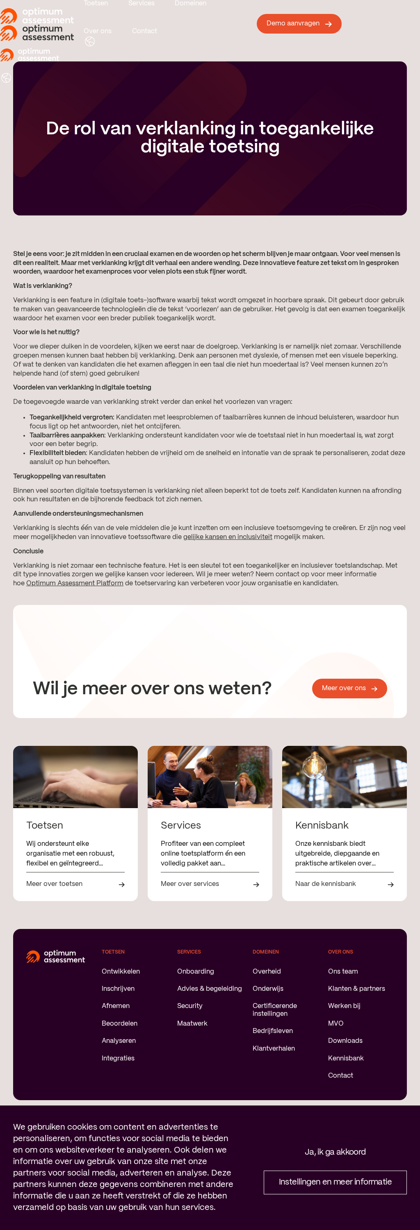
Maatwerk (192, 1024)
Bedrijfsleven (273, 1031)
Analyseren (119, 1041)
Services (141, 3)
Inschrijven (118, 989)
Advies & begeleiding (209, 989)
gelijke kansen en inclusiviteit (227, 537)
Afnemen (116, 1006)
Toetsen (96, 3)
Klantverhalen (274, 1049)
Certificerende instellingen (275, 1010)
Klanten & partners (356, 989)
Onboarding (195, 972)
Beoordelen (119, 1024)
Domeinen (190, 3)
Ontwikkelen (121, 972)
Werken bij (344, 1006)
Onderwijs (268, 989)
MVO (336, 1024)
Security (190, 1006)
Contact (144, 31)
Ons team (343, 972)
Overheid (267, 972)
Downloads (345, 1041)
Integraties (118, 1059)
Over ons (98, 31)
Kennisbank (346, 1059)
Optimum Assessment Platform (74, 583)
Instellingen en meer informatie (335, 1182)
